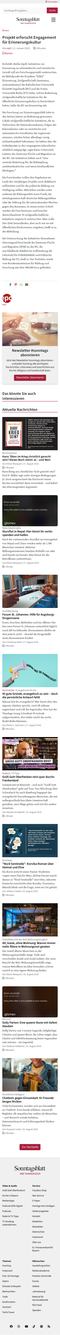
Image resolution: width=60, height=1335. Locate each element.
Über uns (36, 1242)
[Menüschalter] (53, 19)
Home (5, 30)
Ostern (5, 1281)
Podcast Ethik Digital (12, 1206)
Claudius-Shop (39, 1190)
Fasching (6, 1265)
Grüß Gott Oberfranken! (13, 1190)
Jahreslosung (38, 1291)
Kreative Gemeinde (41, 1276)
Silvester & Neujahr (11, 1286)
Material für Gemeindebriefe (40, 1298)
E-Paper (36, 1200)
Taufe (5, 1296)
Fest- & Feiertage (10, 1276)
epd (9, 48)
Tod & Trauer (8, 1312)
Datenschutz (38, 1231)
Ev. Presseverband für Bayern (42, 1249)
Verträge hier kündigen (43, 1206)
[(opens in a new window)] (11, 1327)
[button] (7, 53)
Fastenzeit (7, 1270)
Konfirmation (8, 1302)
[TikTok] (34, 1327)
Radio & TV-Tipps (10, 1216)
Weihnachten (8, 1291)
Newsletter (37, 1226)
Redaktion (37, 1221)
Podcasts (6, 1211)
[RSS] (49, 1327)
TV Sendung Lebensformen (9, 1223)
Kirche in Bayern (10, 1195)
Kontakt (36, 1216)
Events (35, 1281)
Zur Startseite (30, 1147)
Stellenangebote (40, 1211)
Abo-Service (38, 1195)
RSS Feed (37, 1305)
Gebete (35, 1286)
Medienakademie (41, 1270)
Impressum (37, 1237)
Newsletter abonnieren (30, 377)
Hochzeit (6, 1307)
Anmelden (53, 1)
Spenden (36, 1310)
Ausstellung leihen (41, 1265)
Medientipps (8, 1200)
